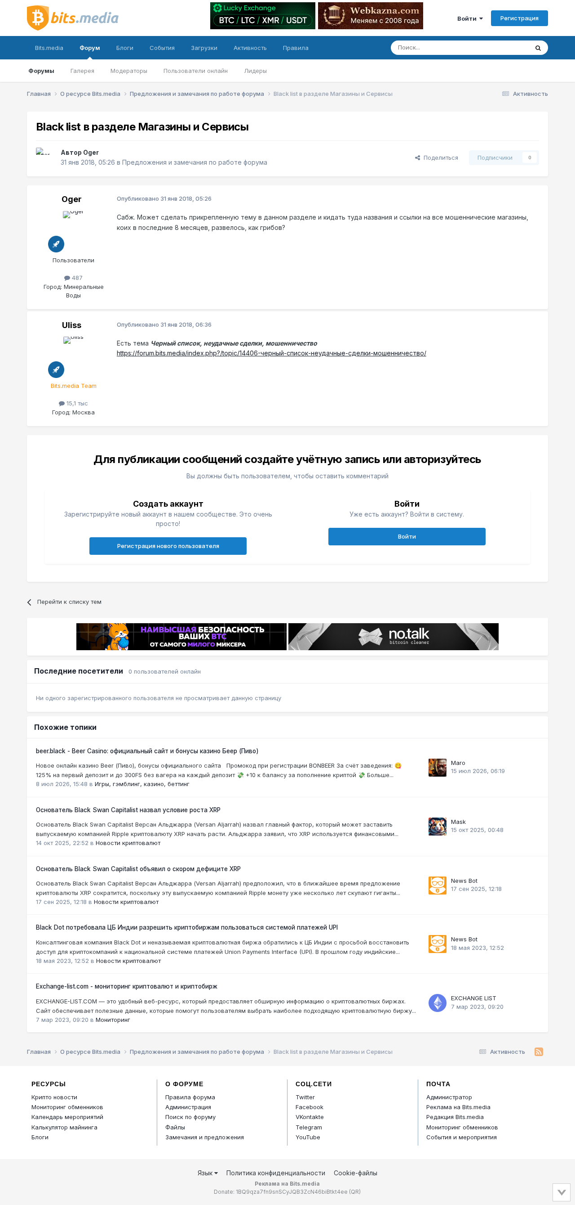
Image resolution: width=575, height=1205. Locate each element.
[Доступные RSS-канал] (539, 1052)
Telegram (309, 1127)
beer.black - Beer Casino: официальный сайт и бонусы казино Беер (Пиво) (147, 751)
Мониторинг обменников (67, 1107)
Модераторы (129, 70)
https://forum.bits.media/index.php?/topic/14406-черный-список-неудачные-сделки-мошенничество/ (271, 353)
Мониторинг (113, 1019)
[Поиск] (538, 47)
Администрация (188, 1107)
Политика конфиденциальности (275, 1173)
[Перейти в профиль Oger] (46, 157)
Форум (90, 47)
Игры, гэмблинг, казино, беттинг (142, 783)
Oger (91, 152)
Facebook (309, 1107)
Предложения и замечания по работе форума (194, 162)
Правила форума (190, 1097)
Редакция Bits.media (455, 1116)
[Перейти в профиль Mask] (438, 827)
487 (76, 277)
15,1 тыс (76, 403)
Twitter (305, 1097)
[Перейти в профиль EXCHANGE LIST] (438, 1003)
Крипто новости (54, 1097)
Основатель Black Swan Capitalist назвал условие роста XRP (128, 810)
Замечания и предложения (204, 1137)
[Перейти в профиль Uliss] (73, 357)
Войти (468, 18)
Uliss (71, 325)
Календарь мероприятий (67, 1116)
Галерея (82, 70)
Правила (296, 47)
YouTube (308, 1137)
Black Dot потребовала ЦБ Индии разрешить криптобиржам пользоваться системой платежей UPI (187, 927)
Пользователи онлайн (196, 70)
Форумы (41, 70)
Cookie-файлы (355, 1173)
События (162, 47)
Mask (458, 821)
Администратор (449, 1097)
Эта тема (504, 47)
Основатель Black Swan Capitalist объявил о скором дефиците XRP (138, 868)
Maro (458, 762)
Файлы (175, 1127)
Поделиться (439, 157)
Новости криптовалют (128, 842)
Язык (206, 1173)
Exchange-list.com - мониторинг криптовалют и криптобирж (126, 986)
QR (355, 1191)
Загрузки (204, 47)
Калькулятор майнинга (64, 1127)
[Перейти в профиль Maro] (438, 768)
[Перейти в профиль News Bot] (438, 886)
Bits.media (49, 47)
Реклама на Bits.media (458, 1107)
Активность (250, 47)
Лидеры (255, 70)
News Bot (464, 880)
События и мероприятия (461, 1137)
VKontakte (310, 1116)
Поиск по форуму (190, 1116)
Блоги (124, 47)
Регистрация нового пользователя (168, 545)
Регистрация (519, 18)
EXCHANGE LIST (473, 998)
